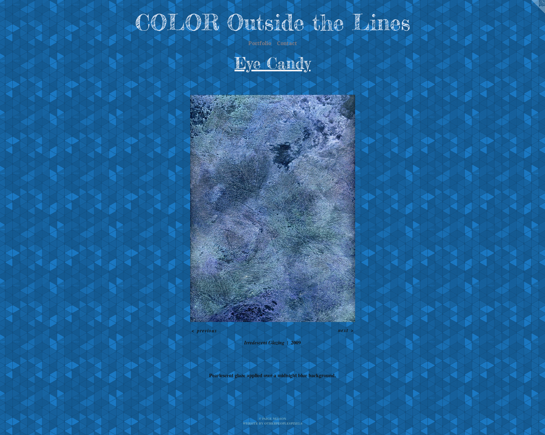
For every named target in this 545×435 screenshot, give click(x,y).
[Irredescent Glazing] (272, 208)
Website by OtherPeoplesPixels (272, 423)
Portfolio (259, 43)
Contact (287, 43)
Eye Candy (273, 63)
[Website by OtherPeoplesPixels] (532, 12)
